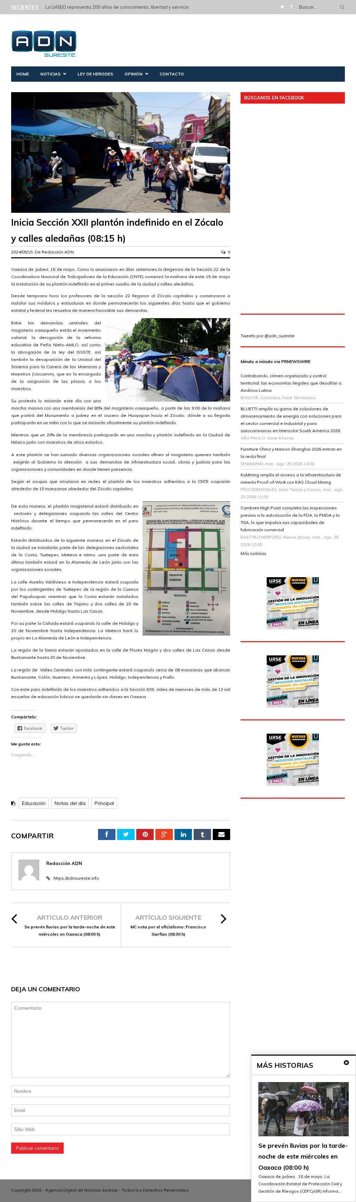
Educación (34, 803)
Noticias (50, 73)
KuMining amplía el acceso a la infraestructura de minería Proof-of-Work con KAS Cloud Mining (291, 478)
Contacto (172, 73)
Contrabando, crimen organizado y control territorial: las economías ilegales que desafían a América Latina (291, 383)
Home (22, 73)
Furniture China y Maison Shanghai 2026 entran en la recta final (291, 452)
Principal (104, 803)
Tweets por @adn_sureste (267, 335)
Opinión (133, 73)
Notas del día (70, 803)
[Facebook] (291, 6)
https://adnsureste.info (76, 878)
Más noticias (253, 553)
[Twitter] (282, 6)
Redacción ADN (58, 252)
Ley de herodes (95, 73)
